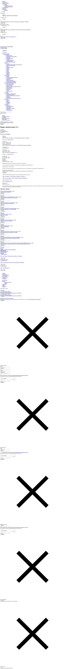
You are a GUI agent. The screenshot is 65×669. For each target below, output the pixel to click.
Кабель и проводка (9, 80)
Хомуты (7, 69)
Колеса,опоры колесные (10, 108)
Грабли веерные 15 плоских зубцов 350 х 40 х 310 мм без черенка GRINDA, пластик (15, 243)
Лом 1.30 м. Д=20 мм (4, 215)
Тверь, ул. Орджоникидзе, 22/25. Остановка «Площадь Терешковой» (19, 29)
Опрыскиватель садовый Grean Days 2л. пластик (8, 197)
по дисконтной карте (4, 131)
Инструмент (4, 119)
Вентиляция (8, 105)
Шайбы (7, 74)
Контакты (4, 8)
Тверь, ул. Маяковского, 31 (11, 36)
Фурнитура (6, 99)
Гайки (7, 66)
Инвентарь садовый (9, 106)
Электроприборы (9, 78)
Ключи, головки (9, 85)
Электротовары (7, 75)
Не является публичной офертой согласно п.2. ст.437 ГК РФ (10, 295)
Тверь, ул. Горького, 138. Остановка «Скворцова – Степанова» (18, 21)
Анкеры (7, 63)
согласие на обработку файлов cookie (34, 299)
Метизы (5, 62)
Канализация (8, 97)
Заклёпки (8, 72)
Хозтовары (6, 104)
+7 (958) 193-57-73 (3, 36)
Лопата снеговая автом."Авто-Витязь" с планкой (8, 232)
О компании (4, 9)
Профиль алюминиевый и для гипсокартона (14, 64)
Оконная (7, 102)
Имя (1, 366)
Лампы (7, 76)
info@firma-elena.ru (3, 46)
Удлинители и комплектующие (11, 77)
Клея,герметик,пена (9, 84)
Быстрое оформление (10, 298)
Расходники (8, 89)
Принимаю (2, 300)
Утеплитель (8, 109)
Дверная (7, 100)
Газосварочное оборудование (11, 56)
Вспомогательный (9, 58)
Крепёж (7, 68)
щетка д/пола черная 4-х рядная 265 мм (7, 203)
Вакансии (6, 10)
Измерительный (9, 55)
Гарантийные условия (8, 5)
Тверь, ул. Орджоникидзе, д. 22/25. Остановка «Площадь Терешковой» (19, 145)
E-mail (1, 370)
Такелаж (7, 73)
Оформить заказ (3, 298)
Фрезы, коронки (9, 87)
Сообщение (2, 372)
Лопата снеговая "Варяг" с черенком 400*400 (8, 209)
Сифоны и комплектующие (11, 93)
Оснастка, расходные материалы (10, 82)
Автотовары (8, 107)
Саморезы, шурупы (9, 67)
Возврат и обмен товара (8, 6)
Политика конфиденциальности (6, 292)
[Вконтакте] (0, 271)
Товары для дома (9, 110)
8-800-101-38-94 (3, 250)
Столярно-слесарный (10, 60)
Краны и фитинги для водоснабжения (13, 95)
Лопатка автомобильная (4, 226)
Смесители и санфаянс (10, 94)
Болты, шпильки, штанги (10, 65)
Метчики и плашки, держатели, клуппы (13, 86)
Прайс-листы (4, 2)
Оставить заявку (10, 46)
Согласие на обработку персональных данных (20, 375)
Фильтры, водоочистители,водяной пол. (13, 98)
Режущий (8, 59)
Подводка (8, 96)
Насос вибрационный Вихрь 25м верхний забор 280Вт (9, 238)
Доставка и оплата (5, 275)
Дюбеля (7, 71)
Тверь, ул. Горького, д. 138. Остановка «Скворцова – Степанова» (13, 176)
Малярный (8, 57)
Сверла (7, 90)
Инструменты (6, 54)
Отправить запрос (3, 252)
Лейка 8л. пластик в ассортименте (6, 220)
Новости (5, 4)
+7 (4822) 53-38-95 (3, 21)
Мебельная (4, 285)
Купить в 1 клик (3, 134)
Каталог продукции (5, 53)
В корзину (8, 134)
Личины (7, 103)
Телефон (2, 368)
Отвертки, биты (9, 88)
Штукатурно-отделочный (10, 61)
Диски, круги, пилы (9, 83)
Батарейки (8, 79)
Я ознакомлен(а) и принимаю (15, 375)
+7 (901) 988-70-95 (3, 29)
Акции (3, 11)
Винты (7, 70)
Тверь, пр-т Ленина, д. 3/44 (7, 179)
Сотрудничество (5, 7)
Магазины (2, 253)
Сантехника (6, 92)
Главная (3, 1)
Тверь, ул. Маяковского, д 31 (12, 152)
